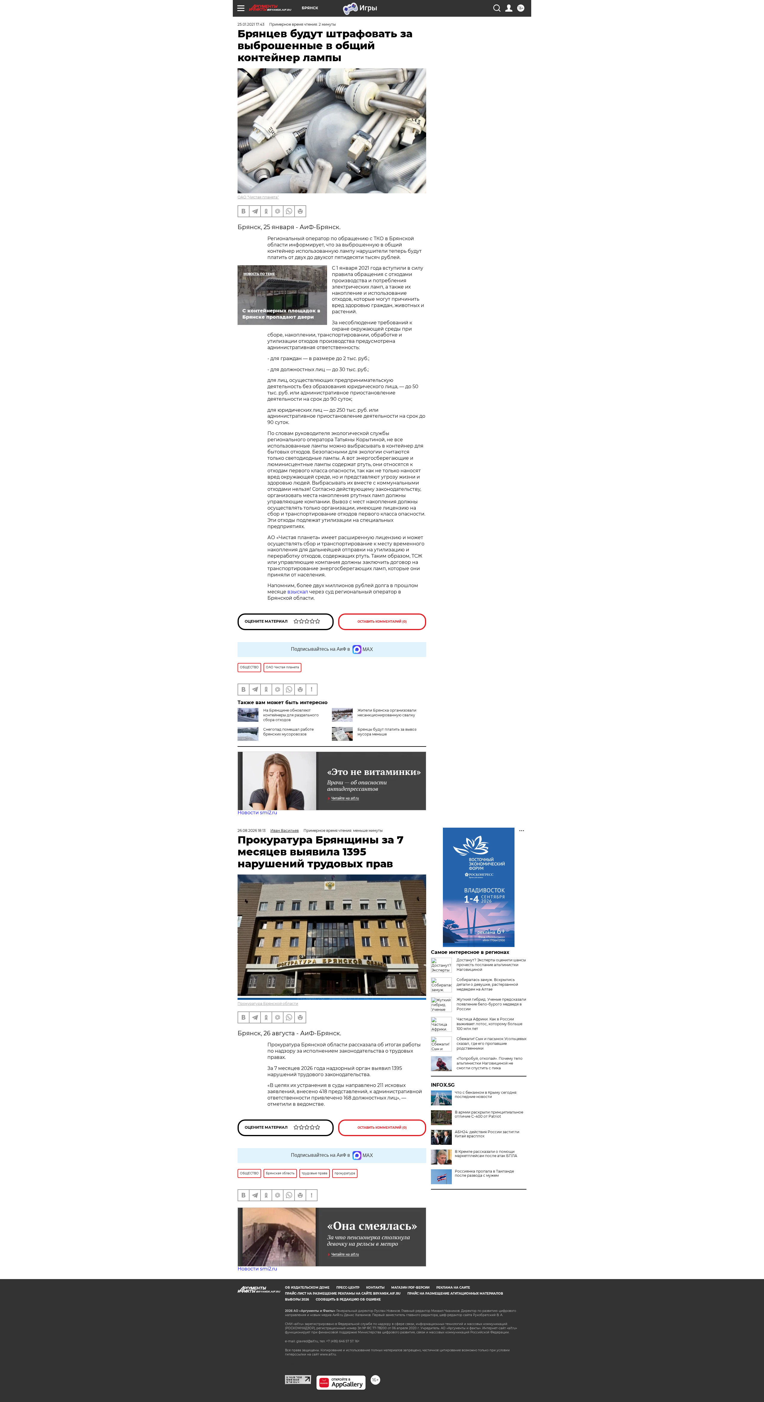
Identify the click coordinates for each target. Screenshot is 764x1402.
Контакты (375, 1288)
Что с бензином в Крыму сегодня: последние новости (486, 1095)
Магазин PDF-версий (410, 1288)
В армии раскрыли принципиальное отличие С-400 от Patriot (489, 1114)
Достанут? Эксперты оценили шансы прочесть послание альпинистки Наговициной (491, 965)
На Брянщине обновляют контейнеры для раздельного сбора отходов (291, 715)
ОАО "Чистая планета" (258, 197)
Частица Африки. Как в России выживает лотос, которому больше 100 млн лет (489, 1024)
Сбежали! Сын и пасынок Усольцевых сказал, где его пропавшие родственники (491, 1044)
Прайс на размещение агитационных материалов (455, 1293)
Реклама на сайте (453, 1288)
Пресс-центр (347, 1288)
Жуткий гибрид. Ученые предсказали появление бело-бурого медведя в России (491, 1004)
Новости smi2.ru (257, 812)
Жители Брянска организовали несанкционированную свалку (387, 712)
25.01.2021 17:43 (251, 24)
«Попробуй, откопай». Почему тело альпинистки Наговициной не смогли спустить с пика (490, 1063)
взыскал (297, 592)
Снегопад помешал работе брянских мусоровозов (288, 731)
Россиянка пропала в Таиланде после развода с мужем (484, 1173)
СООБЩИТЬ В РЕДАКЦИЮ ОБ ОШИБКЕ (348, 1299)
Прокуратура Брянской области (268, 1003)
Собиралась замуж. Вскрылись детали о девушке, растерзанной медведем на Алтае (487, 984)
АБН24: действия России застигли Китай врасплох (487, 1134)
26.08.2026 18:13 (252, 830)
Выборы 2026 (297, 1299)
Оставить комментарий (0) (382, 622)
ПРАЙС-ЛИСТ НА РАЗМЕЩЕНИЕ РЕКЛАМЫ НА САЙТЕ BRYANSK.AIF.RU (343, 1293)
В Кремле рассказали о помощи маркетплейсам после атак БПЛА (486, 1154)
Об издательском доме (307, 1288)
